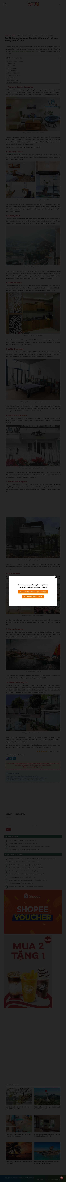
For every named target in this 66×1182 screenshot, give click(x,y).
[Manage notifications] (61, 1177)
